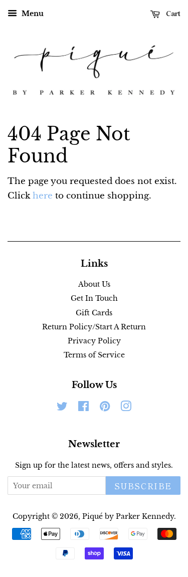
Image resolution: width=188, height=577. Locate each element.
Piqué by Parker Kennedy (128, 516)
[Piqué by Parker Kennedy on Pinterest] (104, 408)
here (43, 195)
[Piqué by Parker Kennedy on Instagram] (125, 408)
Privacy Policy (94, 340)
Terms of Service (94, 354)
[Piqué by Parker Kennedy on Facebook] (83, 408)
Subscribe (143, 486)
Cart (172, 13)
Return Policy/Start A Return (94, 326)
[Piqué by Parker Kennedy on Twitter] (62, 408)
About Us (94, 284)
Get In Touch (94, 298)
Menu (32, 13)
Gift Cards (94, 312)
